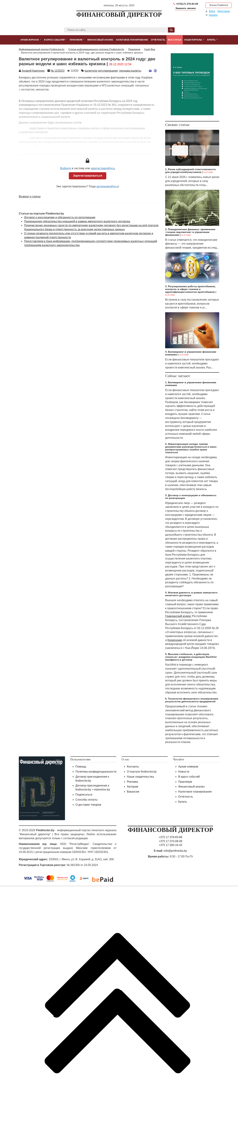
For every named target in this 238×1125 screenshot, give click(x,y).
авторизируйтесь (107, 186)
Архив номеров (188, 766)
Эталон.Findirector (218, 5)
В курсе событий (189, 776)
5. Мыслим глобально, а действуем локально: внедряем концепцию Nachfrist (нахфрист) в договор (191, 657)
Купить (182, 801)
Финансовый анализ (191, 786)
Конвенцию (174, 640)
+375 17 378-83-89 (170, 837)
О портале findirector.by (142, 771)
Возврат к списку (30, 196)
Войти (212, 11)
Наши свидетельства (140, 776)
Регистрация (223, 11)
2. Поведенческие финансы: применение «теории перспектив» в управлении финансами (190, 232)
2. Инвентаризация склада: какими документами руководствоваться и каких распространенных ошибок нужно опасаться (191, 448)
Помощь (80, 766)
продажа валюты (130, 70)
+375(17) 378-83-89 (186, 3)
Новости (183, 771)
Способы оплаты (86, 799)
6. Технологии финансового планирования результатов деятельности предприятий (191, 700)
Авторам (132, 786)
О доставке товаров (88, 804)
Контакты (133, 766)
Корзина (213, 15)
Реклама (132, 781)
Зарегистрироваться (87, 175)
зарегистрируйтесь (103, 168)
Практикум (185, 781)
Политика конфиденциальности (95, 771)
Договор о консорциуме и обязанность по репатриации (59, 217)
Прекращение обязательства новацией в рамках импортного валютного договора (77, 221)
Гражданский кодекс (178, 616)
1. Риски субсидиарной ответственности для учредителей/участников (190, 170)
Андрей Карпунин (33, 70)
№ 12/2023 (57, 70)
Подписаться (83, 794)
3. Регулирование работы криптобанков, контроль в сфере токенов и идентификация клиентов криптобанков (190, 289)
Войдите (65, 168)
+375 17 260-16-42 (170, 845)
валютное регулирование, (101, 70)
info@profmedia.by (175, 850)
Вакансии (133, 791)
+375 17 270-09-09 (170, 841)
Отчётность (185, 796)
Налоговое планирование (195, 791)
